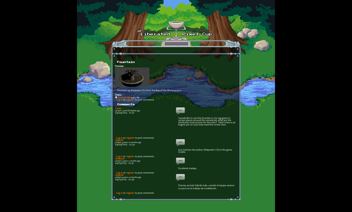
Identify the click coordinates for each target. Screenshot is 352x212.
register (130, 100)
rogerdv (119, 140)
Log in (119, 100)
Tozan (118, 108)
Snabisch (120, 159)
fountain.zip (124, 98)
